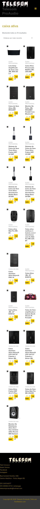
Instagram (3, 472)
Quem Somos (5, 467)
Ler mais (13, 78)
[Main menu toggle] (35, 8)
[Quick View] (13, 76)
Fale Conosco (5, 465)
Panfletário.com (20, 502)
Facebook (3, 470)
